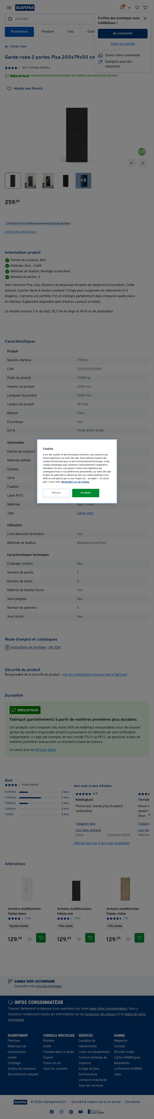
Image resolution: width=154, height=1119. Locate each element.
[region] (77, 471)
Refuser (56, 493)
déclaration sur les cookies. (75, 482)
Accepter (86, 493)
